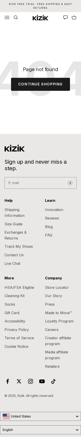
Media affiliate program (56, 355)
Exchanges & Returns (15, 235)
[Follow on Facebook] (7, 381)
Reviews (52, 218)
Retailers (52, 366)
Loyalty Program (59, 321)
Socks (9, 304)
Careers (51, 329)
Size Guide (13, 224)
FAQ (48, 235)
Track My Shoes (18, 246)
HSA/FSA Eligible (19, 287)
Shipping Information (14, 212)
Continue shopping (40, 84)
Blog (49, 226)
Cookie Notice (16, 346)
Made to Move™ (58, 313)
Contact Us (14, 255)
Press (50, 304)
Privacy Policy (16, 329)
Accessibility (14, 321)
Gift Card (11, 313)
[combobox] (40, 416)
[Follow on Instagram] (30, 381)
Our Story (53, 296)
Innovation (54, 209)
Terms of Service (19, 338)
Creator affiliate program (58, 341)
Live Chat (12, 263)
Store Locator (57, 287)
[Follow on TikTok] (53, 381)
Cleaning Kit (14, 296)
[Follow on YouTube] (42, 381)
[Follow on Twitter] (19, 381)
